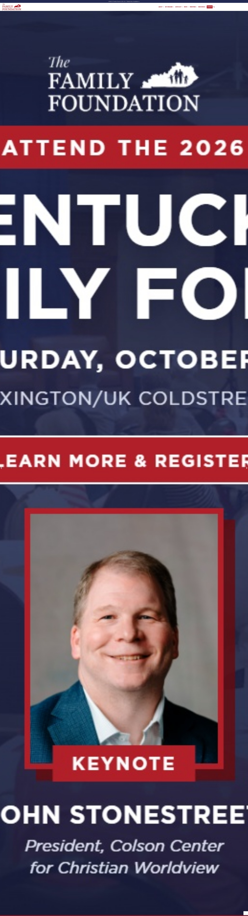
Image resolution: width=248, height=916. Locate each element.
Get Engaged (169, 6)
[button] (214, 7)
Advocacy (178, 6)
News (185, 6)
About (160, 6)
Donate (209, 6)
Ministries (193, 6)
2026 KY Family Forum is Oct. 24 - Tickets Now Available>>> (124, 1)
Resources (201, 6)
